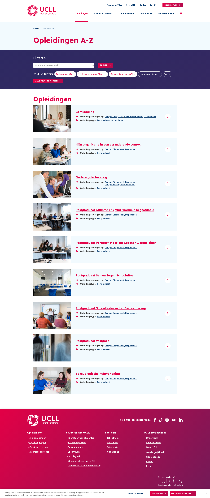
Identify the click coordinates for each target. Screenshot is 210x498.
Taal (166, 74)
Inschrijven (170, 5)
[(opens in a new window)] (155, 420)
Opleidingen (81, 13)
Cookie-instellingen (135, 493)
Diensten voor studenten (81, 438)
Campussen (127, 13)
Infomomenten (76, 447)
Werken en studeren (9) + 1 (91, 74)
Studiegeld (74, 456)
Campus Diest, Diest (114, 116)
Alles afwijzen (157, 493)
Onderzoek (146, 13)
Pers (148, 466)
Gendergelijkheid (155, 452)
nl (150, 5)
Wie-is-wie (112, 447)
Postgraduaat (103, 120)
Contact (143, 5)
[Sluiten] (206, 493)
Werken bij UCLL (114, 5)
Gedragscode (153, 456)
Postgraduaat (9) (64, 74)
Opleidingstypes (37, 442)
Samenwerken (166, 13)
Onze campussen (77, 442)
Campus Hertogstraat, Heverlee (120, 184)
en (155, 5)
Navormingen (117, 120)
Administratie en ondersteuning (84, 465)
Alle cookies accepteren (181, 493)
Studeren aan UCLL (104, 13)
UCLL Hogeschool (155, 432)
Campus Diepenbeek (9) (121, 74)
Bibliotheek (113, 438)
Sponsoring (113, 451)
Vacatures (112, 442)
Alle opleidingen (37, 438)
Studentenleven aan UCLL (82, 461)
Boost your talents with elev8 (170, 485)
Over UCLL (130, 5)
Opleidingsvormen (38, 447)
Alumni (149, 461)
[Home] (41, 10)
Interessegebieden (149, 74)
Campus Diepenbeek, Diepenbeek (140, 116)
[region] (105, 493)
